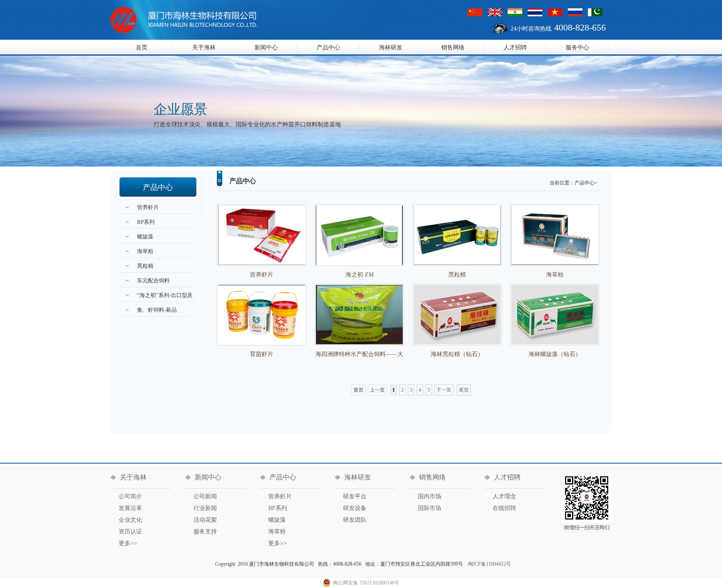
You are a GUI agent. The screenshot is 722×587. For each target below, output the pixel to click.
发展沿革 (130, 508)
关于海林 (204, 47)
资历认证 (130, 531)
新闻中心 (266, 47)
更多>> (128, 543)
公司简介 (130, 496)
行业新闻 (205, 508)
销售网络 (453, 47)
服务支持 (205, 531)
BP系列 (277, 508)
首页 (141, 47)
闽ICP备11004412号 (489, 564)
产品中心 (328, 47)
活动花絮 (205, 520)
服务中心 (577, 47)
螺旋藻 (277, 520)
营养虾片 (280, 496)
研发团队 (354, 520)
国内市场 (429, 496)
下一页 (443, 390)
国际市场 (429, 508)
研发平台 (354, 496)
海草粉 (277, 531)
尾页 (464, 390)
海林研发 (390, 47)
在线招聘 (504, 508)
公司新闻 (205, 496)
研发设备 (354, 508)
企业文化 (130, 520)
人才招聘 (515, 47)
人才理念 (504, 496)
